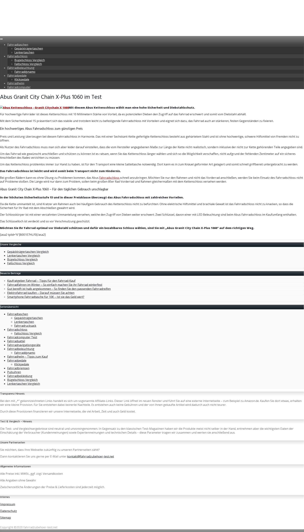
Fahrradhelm (15, 83)
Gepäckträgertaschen (28, 48)
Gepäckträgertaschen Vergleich (28, 252)
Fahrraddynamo (24, 72)
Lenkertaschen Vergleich (23, 255)
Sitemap (5, 518)
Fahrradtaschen (17, 45)
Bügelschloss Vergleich (29, 60)
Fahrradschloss (17, 56)
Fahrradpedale (17, 76)
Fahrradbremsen (18, 368)
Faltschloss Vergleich (28, 64)
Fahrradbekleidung (19, 376)
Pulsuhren (14, 372)
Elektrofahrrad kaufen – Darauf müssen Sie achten (40, 293)
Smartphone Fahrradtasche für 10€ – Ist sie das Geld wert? (45, 297)
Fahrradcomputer (19, 87)
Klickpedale (21, 79)
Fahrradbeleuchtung (20, 68)
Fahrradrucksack (25, 326)
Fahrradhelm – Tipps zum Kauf (27, 357)
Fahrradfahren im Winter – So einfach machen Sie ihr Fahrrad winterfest (54, 285)
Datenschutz (8, 511)
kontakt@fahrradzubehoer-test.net (90, 456)
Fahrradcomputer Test (22, 337)
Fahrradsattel (16, 341)
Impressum (7, 504)
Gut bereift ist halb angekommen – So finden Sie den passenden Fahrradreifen (59, 289)
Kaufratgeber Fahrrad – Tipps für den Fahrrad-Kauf (41, 281)
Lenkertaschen (24, 52)
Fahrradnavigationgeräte (23, 345)
